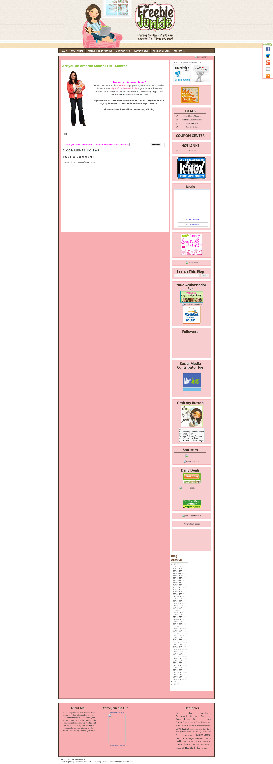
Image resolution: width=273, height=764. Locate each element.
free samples (197, 744)
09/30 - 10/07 (178, 594)
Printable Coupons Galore (192, 120)
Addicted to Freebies (117, 713)
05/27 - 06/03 (178, 631)
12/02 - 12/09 (178, 573)
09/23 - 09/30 (178, 596)
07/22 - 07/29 (178, 615)
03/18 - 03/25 (178, 654)
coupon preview (203, 741)
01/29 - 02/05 (178, 670)
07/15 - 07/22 (178, 617)
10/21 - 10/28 (178, 587)
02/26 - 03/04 (178, 661)
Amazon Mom (123, 85)
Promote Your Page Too (117, 745)
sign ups (204, 748)
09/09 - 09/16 (178, 601)
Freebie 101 (180, 51)
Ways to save (188, 741)
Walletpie (192, 150)
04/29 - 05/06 (178, 640)
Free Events (189, 722)
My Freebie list (205, 732)
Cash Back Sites (192, 127)
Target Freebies (196, 738)
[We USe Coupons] (192, 506)
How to (195, 732)
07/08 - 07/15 (178, 619)
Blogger (196, 524)
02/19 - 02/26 (178, 663)
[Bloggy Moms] (191, 386)
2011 (176, 681)
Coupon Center (161, 51)
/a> (198, 389)
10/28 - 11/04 (178, 585)
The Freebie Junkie (78, 759)
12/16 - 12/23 (178, 569)
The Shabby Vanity (81, 761)
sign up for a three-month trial (124, 88)
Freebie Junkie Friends (100, 51)
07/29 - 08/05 (178, 612)
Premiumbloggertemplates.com (121, 761)
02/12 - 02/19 (178, 665)
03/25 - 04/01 (178, 651)
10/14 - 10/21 (178, 589)
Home (64, 51)
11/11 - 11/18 (178, 580)
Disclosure (77, 51)
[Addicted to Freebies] (117, 742)
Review (198, 735)
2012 (176, 566)
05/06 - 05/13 (178, 638)
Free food (193, 725)
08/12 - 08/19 (178, 608)
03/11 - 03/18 (178, 656)
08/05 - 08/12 (178, 610)
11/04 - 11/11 (178, 582)
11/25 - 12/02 (178, 576)
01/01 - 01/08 (178, 679)
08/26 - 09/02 (178, 605)
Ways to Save (141, 51)
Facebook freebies (185, 716)
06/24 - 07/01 (178, 622)
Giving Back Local (196, 729)
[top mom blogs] (192, 501)
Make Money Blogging (192, 116)
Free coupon (182, 725)
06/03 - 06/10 (178, 628)
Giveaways (182, 729)
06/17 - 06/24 (178, 624)
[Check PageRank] (191, 461)
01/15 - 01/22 (178, 674)
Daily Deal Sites (192, 123)
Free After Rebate (203, 716)
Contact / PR (123, 51)
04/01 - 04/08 (178, 649)
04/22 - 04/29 (178, 642)
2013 (176, 564)
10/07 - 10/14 (178, 592)
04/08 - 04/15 (178, 647)
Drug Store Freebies (193, 713)
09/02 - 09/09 (178, 603)
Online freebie (181, 735)
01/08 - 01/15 (178, 677)
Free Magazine (203, 722)
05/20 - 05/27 (178, 633)
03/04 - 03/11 (178, 658)
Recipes (190, 735)
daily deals (183, 744)
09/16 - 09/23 (178, 599)
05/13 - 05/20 (178, 635)
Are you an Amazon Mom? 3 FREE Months (94, 66)
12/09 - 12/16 (178, 571)
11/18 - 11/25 (178, 578)
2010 (176, 684)
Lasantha (105, 761)
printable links (191, 748)
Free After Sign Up (190, 719)
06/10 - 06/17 (178, 626)
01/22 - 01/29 (178, 672)
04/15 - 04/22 (178, 645)
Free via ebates (204, 726)
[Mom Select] (192, 381)
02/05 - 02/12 (178, 668)
